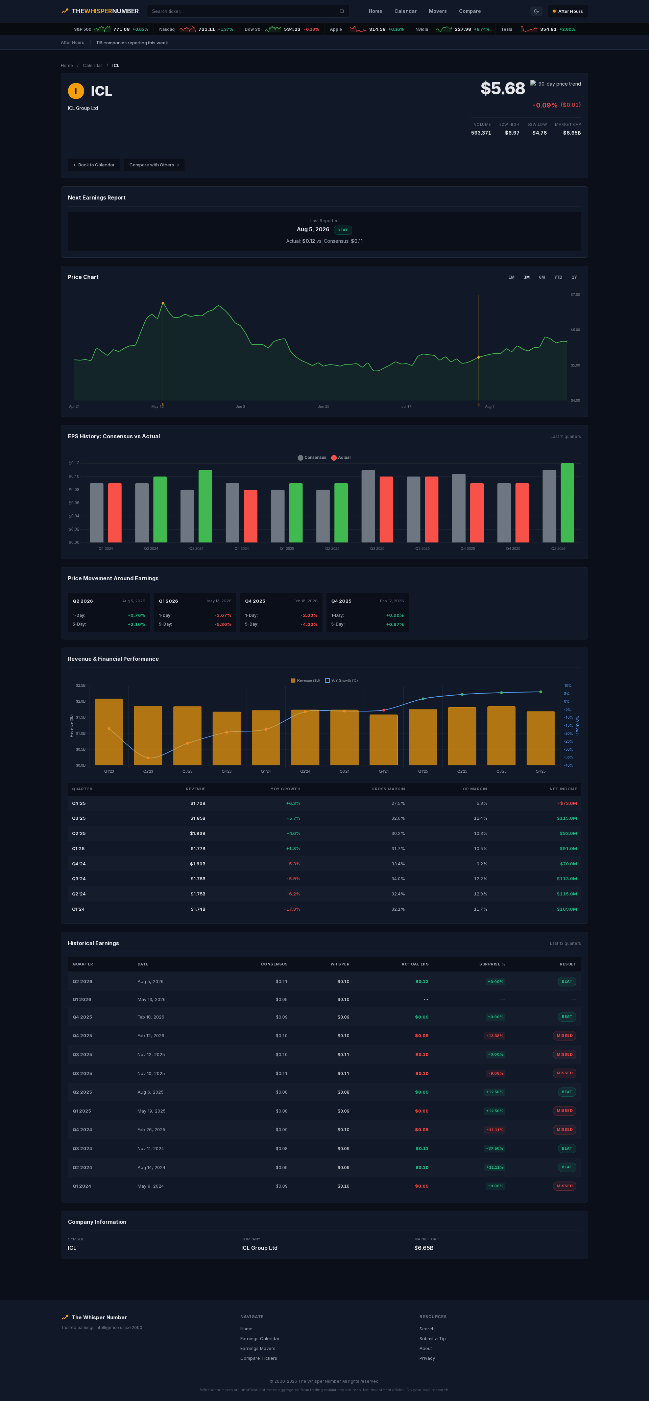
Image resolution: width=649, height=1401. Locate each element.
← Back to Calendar (94, 164)
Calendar (405, 11)
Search (427, 1328)
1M (511, 277)
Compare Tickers (258, 1358)
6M (542, 277)
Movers (438, 11)
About (425, 1348)
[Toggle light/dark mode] (536, 11)
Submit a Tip (432, 1338)
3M (527, 277)
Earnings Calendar (260, 1338)
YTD (558, 277)
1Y (574, 277)
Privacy (427, 1358)
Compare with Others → (154, 164)
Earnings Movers (257, 1348)
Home (375, 11)
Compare (470, 11)
